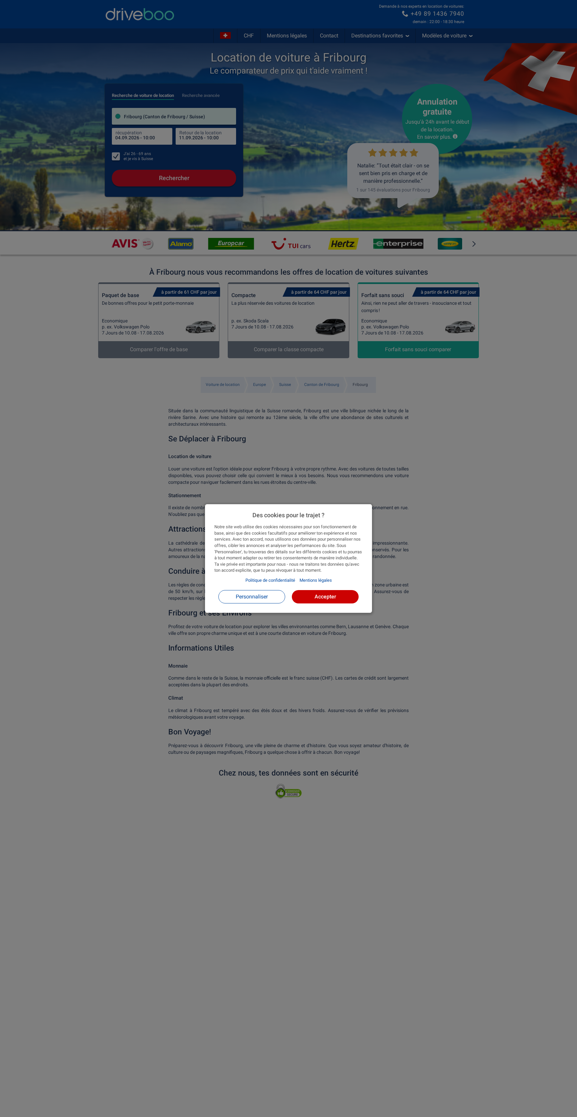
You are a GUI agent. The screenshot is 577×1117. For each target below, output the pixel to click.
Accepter (325, 596)
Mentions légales (316, 580)
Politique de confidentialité (270, 580)
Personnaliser (252, 596)
